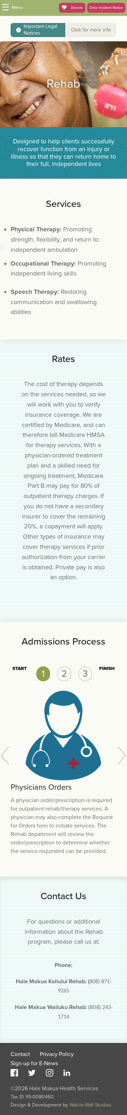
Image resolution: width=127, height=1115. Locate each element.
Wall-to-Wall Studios (90, 1105)
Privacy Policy (57, 1054)
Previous (6, 755)
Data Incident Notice (106, 7)
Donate (76, 7)
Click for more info (91, 30)
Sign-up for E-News (34, 1063)
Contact (20, 1054)
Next (120, 755)
